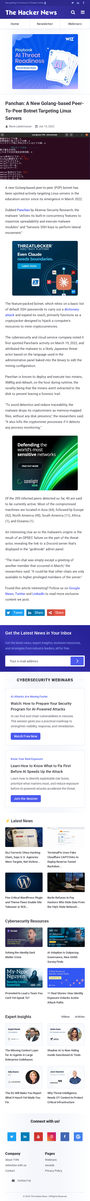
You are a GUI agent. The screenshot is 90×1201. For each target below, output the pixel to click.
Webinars (75, 24)
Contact (10, 1170)
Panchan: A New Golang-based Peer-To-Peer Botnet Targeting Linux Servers (44, 111)
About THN (12, 1159)
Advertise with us (15, 1165)
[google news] (78, 1136)
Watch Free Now (25, 736)
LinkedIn (38, 594)
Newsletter (45, 24)
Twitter (20, 594)
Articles (80, 1016)
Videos (65, 1016)
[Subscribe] (77, 661)
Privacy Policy (53, 1170)
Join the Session (26, 798)
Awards (49, 1165)
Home (15, 24)
